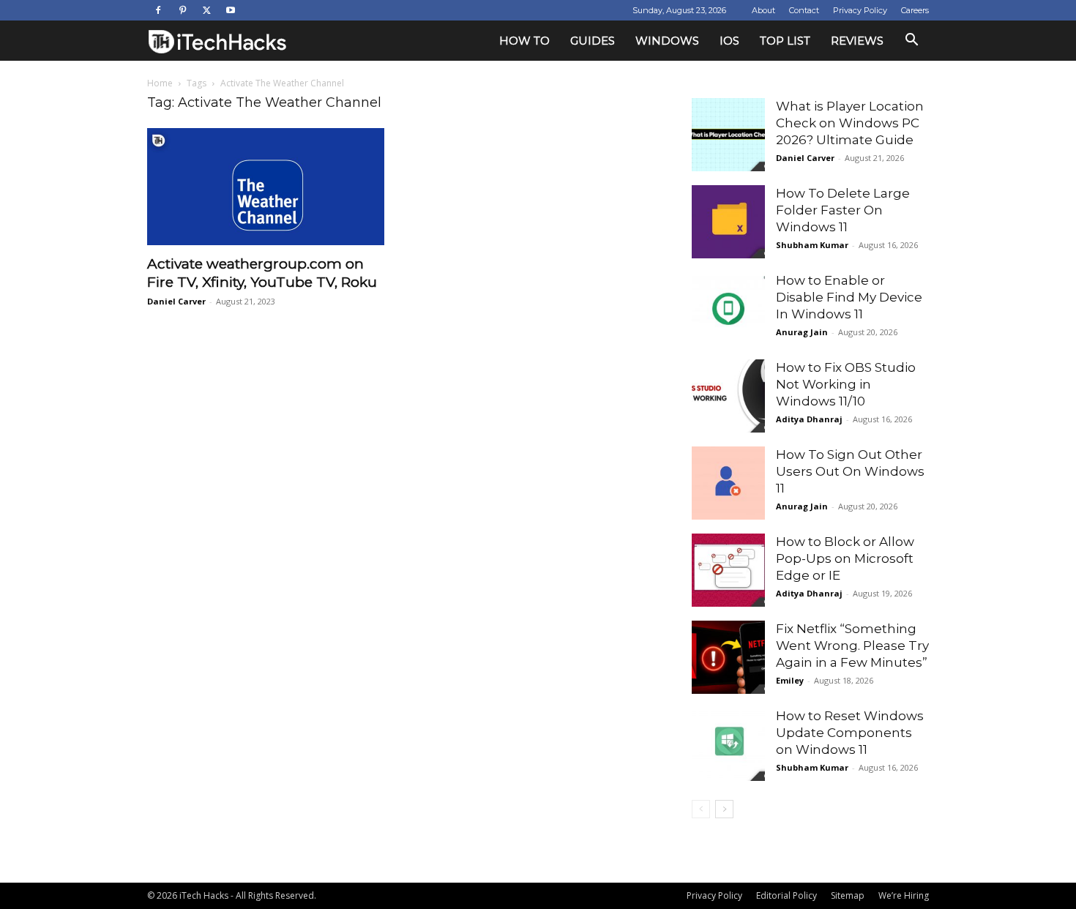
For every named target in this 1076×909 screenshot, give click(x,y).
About (763, 10)
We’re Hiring (903, 895)
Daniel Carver (176, 301)
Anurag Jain (802, 331)
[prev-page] (701, 809)
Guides (592, 41)
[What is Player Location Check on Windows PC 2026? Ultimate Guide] (728, 134)
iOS (729, 41)
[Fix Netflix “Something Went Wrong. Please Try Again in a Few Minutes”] (728, 657)
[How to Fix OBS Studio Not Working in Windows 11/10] (728, 396)
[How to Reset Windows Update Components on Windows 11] (728, 744)
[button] (911, 41)
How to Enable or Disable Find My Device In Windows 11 (849, 297)
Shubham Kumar (812, 244)
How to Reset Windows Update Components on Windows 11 (850, 732)
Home (160, 83)
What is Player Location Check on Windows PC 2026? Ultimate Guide (850, 123)
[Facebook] (158, 10)
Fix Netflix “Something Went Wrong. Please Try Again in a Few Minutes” (852, 645)
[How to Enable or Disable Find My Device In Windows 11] (728, 308)
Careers (915, 10)
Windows (667, 41)
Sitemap (847, 895)
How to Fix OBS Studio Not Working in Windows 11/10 (846, 384)
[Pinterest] (182, 10)
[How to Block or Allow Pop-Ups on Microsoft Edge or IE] (728, 570)
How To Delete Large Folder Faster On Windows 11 (843, 210)
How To (524, 41)
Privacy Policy (860, 10)
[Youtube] (231, 10)
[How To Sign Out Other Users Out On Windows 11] (728, 483)
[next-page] (724, 809)
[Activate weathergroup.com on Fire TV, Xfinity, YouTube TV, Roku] (265, 186)
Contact (804, 10)
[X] (206, 10)
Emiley (790, 680)
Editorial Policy (786, 895)
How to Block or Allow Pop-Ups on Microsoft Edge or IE (845, 558)
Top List (785, 41)
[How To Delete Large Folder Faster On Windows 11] (728, 221)
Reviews (857, 41)
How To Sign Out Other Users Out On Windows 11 (850, 471)
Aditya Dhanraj (809, 419)
